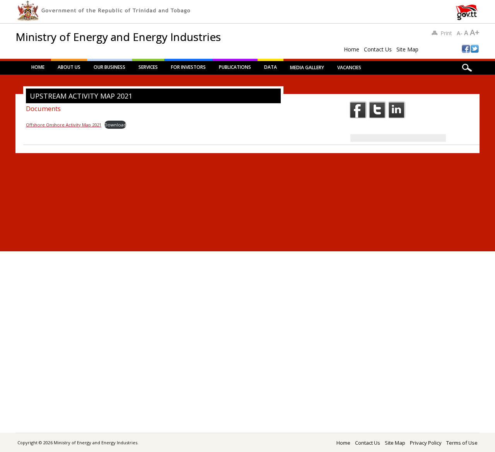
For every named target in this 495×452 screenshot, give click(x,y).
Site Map (407, 49)
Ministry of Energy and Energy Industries (118, 36)
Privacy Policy (426, 442)
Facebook (358, 110)
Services (148, 67)
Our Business (109, 67)
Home (351, 49)
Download (115, 125)
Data (270, 67)
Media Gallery (307, 67)
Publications (235, 67)
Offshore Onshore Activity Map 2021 (63, 125)
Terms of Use (462, 442)
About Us (69, 67)
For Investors (188, 67)
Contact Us (378, 49)
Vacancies (349, 67)
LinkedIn (397, 110)
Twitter (377, 110)
